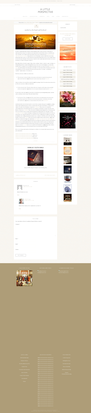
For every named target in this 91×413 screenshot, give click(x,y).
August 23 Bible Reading (67, 81)
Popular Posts (24, 366)
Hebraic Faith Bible (66, 366)
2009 (39, 391)
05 (45, 357)
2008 (39, 393)
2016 (39, 377)
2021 (39, 367)
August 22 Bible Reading (67, 83)
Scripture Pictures (24, 360)
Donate (24, 381)
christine (27, 199)
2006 (39, 397)
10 (50, 367)
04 (43, 357)
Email (16, 244)
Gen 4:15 (50, 88)
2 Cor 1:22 (25, 124)
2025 (39, 359)
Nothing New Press (66, 360)
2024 (39, 361)
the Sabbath (26, 110)
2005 (39, 399)
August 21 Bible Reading (67, 86)
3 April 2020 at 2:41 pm (27, 186)
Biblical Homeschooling (66, 369)
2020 (39, 369)
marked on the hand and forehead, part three (24, 135)
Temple (26, 117)
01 (40, 357)
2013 (39, 383)
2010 (39, 389)
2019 (39, 371)
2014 (39, 381)
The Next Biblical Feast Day (24, 363)
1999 (39, 403)
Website (17, 249)
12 (52, 367)
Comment (17, 224)
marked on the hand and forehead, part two (23, 133)
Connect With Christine (24, 375)
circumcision (37, 107)
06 (46, 357)
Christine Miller (43, 410)
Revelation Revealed (66, 363)
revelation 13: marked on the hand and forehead (24, 138)
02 (41, 357)
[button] (24, 278)
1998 (39, 405)
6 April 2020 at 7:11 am (29, 200)
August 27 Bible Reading (67, 70)
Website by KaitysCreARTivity (52, 410)
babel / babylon (35, 32)
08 (48, 357)
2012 (39, 385)
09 (49, 359)
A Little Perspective (45, 10)
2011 (39, 387)
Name (16, 238)
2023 (39, 363)
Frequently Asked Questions (24, 369)
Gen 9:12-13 (46, 100)
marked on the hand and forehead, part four (23, 136)
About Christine (24, 372)
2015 (39, 379)
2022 (39, 365)
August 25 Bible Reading (67, 74)
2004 (39, 401)
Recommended (24, 378)
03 (42, 357)
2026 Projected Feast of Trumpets (67, 79)
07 (47, 357)
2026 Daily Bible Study (24, 357)
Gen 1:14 (47, 78)
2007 (39, 395)
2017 (39, 375)
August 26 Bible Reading (67, 72)
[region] (24, 278)
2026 (39, 357)
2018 (39, 373)
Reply (18, 194)
